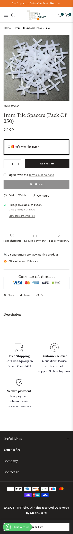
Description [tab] (12, 314)
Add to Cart (36, 527)
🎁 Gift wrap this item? (25, 146)
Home (7, 27)
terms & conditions (41, 175)
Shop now (55, 3)
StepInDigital (38, 512)
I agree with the (31, 175)
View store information (22, 215)
